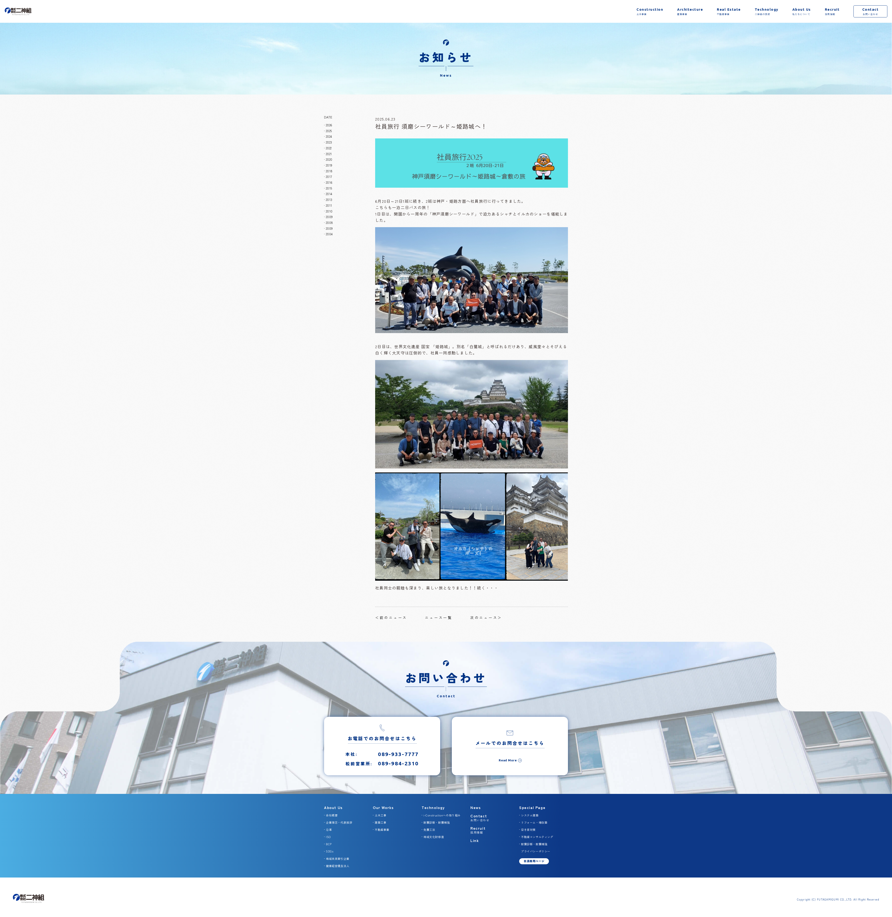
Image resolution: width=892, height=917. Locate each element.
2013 (329, 199)
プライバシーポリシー (535, 851)
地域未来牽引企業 (337, 859)
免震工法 (429, 830)
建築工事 (380, 822)
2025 (329, 130)
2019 (329, 165)
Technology (433, 807)
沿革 (329, 830)
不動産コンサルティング (537, 837)
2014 (329, 193)
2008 (329, 222)
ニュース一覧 (438, 617)
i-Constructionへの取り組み (442, 815)
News (475, 807)
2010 (329, 211)
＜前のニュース (391, 617)
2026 (329, 125)
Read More (508, 760)
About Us (333, 807)
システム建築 (530, 815)
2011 (329, 205)
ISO (328, 837)
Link (474, 840)
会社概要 (332, 815)
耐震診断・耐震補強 (436, 822)
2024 (329, 136)
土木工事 (380, 815)
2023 (329, 142)
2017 (329, 176)
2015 (329, 188)
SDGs (329, 851)
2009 (329, 216)
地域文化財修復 (433, 837)
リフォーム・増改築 (534, 822)
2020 (329, 159)
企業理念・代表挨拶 (339, 822)
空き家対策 (528, 830)
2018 (329, 171)
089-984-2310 (398, 763)
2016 (329, 182)
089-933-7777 (398, 754)
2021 (329, 153)
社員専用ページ (534, 861)
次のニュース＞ (486, 617)
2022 (328, 148)
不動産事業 (382, 830)
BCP (329, 844)
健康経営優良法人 (337, 866)
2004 (329, 234)
